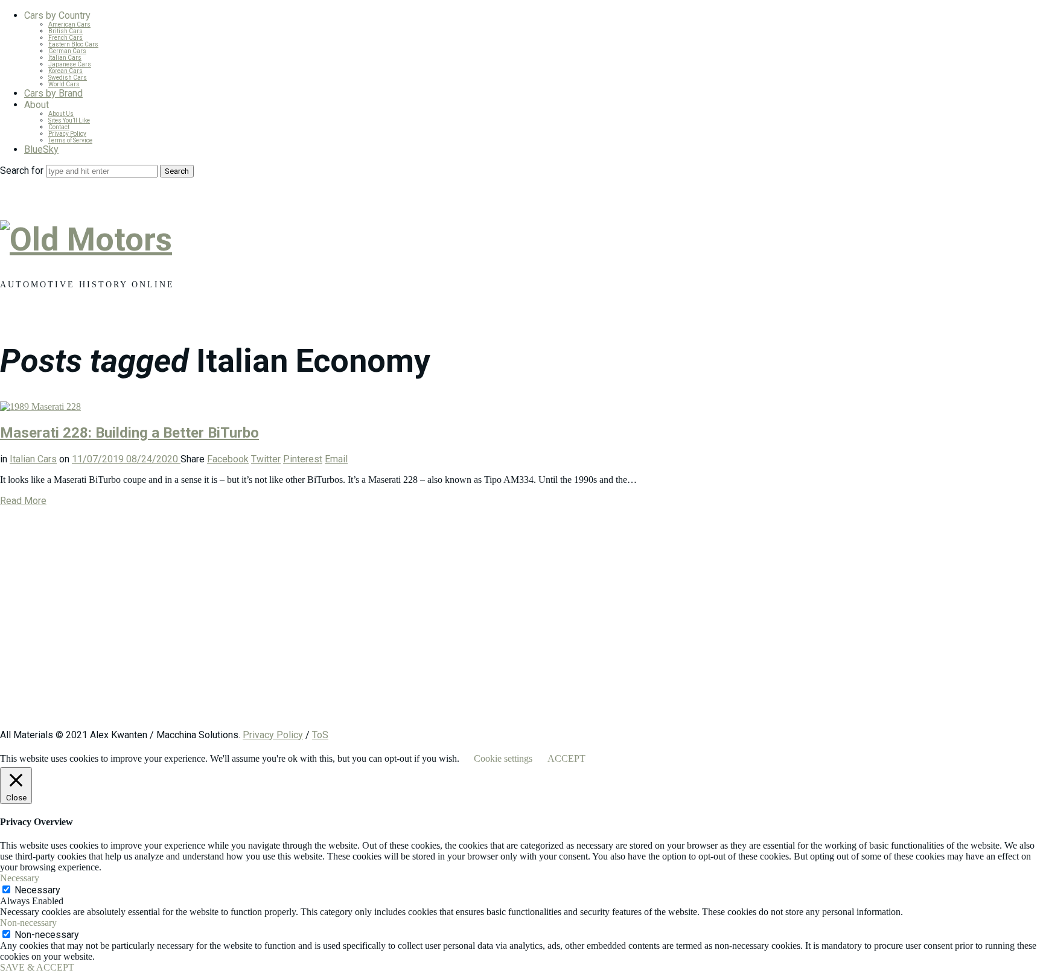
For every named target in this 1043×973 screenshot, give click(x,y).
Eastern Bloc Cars (73, 44)
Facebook (228, 459)
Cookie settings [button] (503, 758)
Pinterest (302, 459)
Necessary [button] (19, 878)
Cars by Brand (53, 93)
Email (336, 459)
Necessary (37, 890)
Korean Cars (65, 71)
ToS (320, 735)
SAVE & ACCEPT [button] (37, 967)
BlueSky (41, 149)
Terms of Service (70, 140)
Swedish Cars (67, 77)
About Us (61, 113)
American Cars (69, 24)
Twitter (266, 459)
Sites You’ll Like (69, 120)
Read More (23, 500)
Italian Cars (64, 57)
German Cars (67, 51)
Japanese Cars (69, 64)
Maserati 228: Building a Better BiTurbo (129, 432)
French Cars (65, 37)
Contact (58, 127)
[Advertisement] (362, 623)
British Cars (65, 31)
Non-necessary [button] (28, 922)
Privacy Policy (67, 133)
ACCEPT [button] (566, 758)
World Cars (64, 84)
